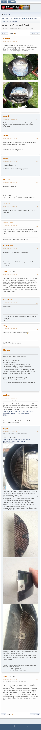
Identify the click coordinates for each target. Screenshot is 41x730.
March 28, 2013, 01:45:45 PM (10, 206)
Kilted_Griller (8, 245)
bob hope (6, 395)
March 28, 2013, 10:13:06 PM (10, 329)
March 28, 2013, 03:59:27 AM (10, 41)
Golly (5, 326)
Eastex (5, 135)
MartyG (6, 116)
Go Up (3, 714)
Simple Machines (25, 728)
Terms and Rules (19, 726)
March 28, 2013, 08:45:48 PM (10, 248)
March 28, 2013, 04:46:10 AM (10, 119)
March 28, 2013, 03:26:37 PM (10, 226)
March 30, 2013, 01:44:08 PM (10, 431)
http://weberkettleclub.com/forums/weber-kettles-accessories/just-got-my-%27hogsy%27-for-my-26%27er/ (19, 413)
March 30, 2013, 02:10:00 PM (10, 679)
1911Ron (6, 179)
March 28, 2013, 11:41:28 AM (10, 182)
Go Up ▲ (27, 726)
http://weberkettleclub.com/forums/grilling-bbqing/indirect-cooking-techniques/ (16, 440)
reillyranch (7, 203)
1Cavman (6, 38)
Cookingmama (9, 223)
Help (13, 726)
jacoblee (6, 158)
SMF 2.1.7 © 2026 (16, 728)
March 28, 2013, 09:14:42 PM (10, 303)
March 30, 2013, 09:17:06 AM (10, 398)
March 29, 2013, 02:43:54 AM (10, 353)
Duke (5, 271)
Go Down (4, 33)
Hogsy (5, 428)
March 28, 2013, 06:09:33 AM (10, 161)
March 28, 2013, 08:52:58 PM (10, 274)
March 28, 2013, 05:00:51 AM (10, 138)
